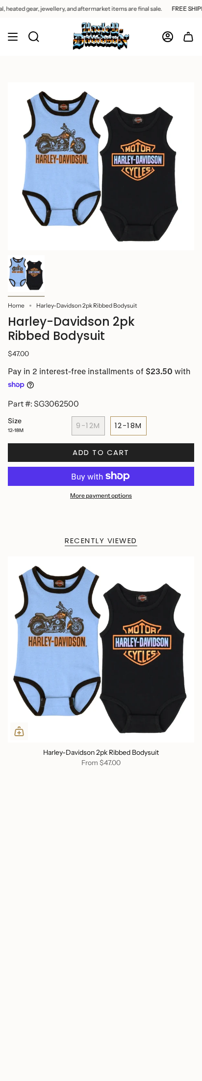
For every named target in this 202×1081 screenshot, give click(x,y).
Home (16, 305)
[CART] (188, 36)
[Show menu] (13, 36)
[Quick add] (19, 731)
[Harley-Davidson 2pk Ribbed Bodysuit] (101, 649)
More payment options (101, 495)
